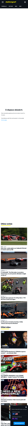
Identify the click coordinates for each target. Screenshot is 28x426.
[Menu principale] (2, 2)
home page (4, 120)
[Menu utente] (25, 2)
